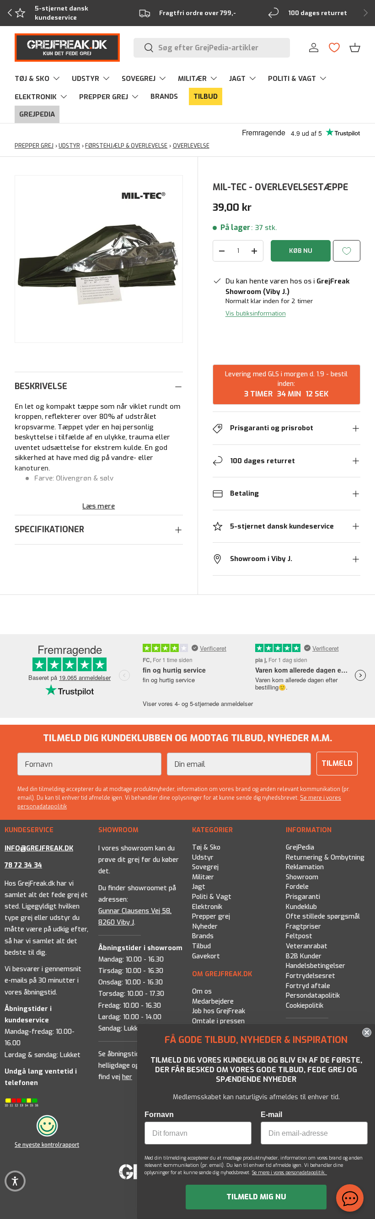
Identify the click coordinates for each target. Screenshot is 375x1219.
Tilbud (201, 946)
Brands (203, 936)
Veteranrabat (306, 946)
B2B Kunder (303, 956)
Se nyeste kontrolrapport (47, 1144)
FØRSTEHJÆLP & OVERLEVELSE (126, 146)
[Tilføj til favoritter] (346, 251)
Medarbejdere (213, 1001)
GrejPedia (300, 847)
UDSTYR (69, 146)
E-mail (271, 1114)
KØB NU (300, 251)
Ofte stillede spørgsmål (323, 916)
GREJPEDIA (37, 114)
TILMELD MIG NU (256, 1197)
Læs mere (98, 506)
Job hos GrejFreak (218, 1011)
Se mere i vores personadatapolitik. (289, 1173)
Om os (202, 991)
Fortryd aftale (308, 986)
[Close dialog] (366, 1032)
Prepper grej (211, 916)
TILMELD (337, 763)
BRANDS (164, 96)
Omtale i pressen (218, 1020)
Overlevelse (191, 146)
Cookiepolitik (304, 1005)
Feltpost (299, 936)
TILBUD (205, 96)
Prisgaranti (303, 897)
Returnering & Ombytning (325, 857)
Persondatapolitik (313, 995)
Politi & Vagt (211, 897)
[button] (355, 47)
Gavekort (206, 956)
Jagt (198, 887)
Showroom (302, 877)
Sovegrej (205, 867)
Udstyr (203, 857)
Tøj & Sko (206, 847)
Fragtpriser (303, 926)
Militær (203, 877)
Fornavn (159, 1114)
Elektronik (207, 907)
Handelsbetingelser (315, 966)
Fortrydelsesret (310, 976)
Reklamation (305, 867)
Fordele (297, 887)
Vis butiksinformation (255, 313)
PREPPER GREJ (34, 146)
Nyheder (205, 926)
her (127, 1077)
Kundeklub (301, 907)
